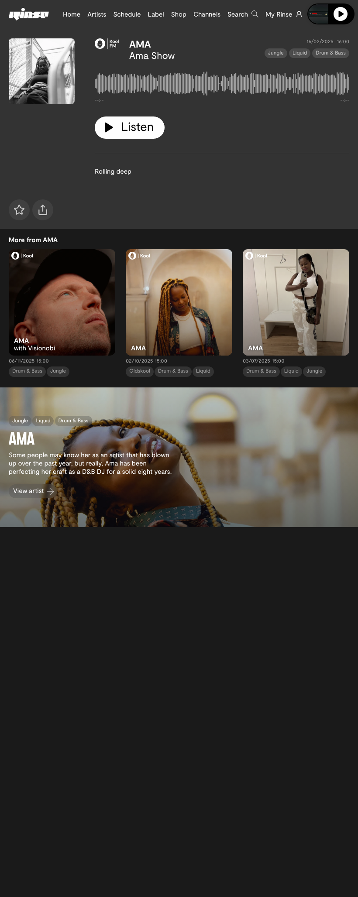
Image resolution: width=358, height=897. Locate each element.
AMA (140, 44)
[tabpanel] (222, 85)
